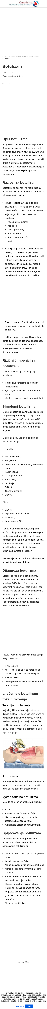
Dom (4, 56)
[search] (43, 3)
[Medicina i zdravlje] (24, 4)
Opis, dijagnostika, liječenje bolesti (24, 56)
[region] (23, 29)
